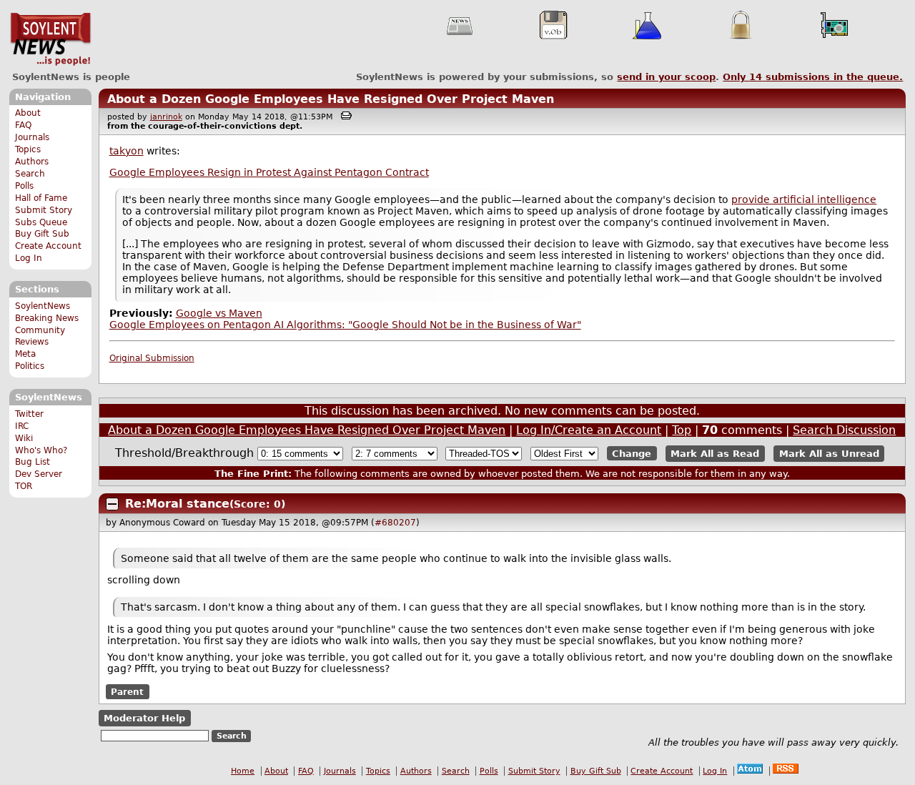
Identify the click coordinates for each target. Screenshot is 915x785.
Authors (32, 162)
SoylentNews (50, 39)
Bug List (32, 462)
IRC (22, 426)
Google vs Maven (219, 313)
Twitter (29, 414)
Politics (29, 366)
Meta (25, 354)
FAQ (23, 125)
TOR (23, 486)
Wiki (24, 438)
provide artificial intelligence (803, 199)
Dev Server (38, 474)
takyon (126, 151)
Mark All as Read (715, 453)
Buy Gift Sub (42, 234)
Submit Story (43, 210)
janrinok (166, 117)
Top (681, 430)
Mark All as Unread (829, 453)
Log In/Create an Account (588, 430)
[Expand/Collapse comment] (112, 504)
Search (30, 174)
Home (242, 771)
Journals (32, 137)
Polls (24, 186)
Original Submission (151, 358)
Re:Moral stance (177, 503)
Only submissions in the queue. (813, 76)
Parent (127, 692)
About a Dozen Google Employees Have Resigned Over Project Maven (330, 99)
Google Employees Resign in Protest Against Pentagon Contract (269, 172)
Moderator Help (144, 718)
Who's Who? (41, 450)
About (28, 113)
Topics (28, 149)
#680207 (395, 523)
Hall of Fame (41, 198)
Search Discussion (844, 430)
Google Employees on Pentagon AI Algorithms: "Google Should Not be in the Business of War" (345, 324)
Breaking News (47, 318)
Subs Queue (41, 222)
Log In (28, 258)
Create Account (48, 246)
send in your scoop (666, 76)
